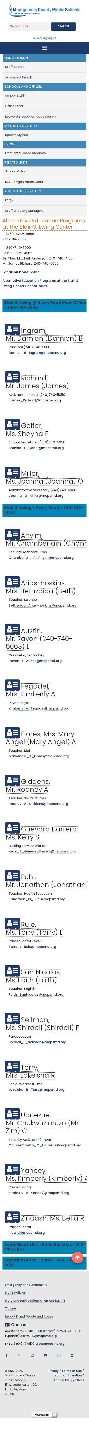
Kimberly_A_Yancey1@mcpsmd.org (39, 1193)
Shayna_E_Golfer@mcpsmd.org (36, 448)
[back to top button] (77, 1257)
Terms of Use (72, 1371)
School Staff (14, 95)
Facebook (6, 1355)
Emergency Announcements (26, 1285)
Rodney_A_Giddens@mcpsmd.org (38, 804)
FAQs (9, 200)
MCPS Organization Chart (24, 182)
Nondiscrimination (68, 1375)
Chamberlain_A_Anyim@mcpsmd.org (41, 558)
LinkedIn (59, 1355)
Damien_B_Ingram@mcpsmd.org (37, 353)
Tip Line (10, 1308)
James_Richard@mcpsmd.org (35, 400)
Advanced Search (18, 77)
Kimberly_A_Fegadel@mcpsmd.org (39, 708)
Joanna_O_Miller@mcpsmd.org (36, 496)
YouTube (45, 1355)
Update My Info (16, 135)
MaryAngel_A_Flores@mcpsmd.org (39, 756)
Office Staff (14, 106)
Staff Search (14, 67)
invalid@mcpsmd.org (27, 1233)
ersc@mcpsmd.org (50, 1344)
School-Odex (15, 171)
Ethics (79, 1380)
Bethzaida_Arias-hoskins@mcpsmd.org (43, 605)
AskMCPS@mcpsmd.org (38, 1336)
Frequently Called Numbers (25, 153)
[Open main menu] (44, 48)
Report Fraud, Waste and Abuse (29, 1316)
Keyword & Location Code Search (30, 116)
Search (63, 26)
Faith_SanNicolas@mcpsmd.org (36, 994)
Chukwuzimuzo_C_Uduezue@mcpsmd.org (45, 1145)
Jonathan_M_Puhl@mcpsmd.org (37, 899)
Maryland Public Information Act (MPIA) (35, 1300)
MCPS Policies (15, 1292)
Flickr (72, 1355)
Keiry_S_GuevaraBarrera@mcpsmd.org (42, 851)
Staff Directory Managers (24, 211)
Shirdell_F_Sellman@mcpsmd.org (37, 1042)
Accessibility (63, 1380)
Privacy (53, 1371)
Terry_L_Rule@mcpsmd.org (32, 947)
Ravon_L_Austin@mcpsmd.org (35, 661)
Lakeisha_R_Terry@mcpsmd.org (36, 1090)
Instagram (32, 1355)
